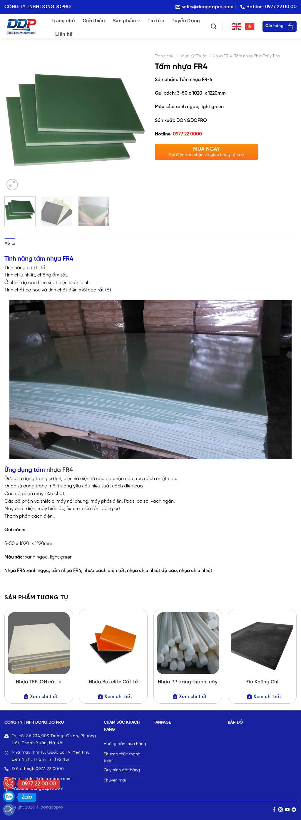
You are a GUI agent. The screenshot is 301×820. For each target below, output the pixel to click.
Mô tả (9, 243)
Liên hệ (63, 34)
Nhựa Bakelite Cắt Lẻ (113, 682)
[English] (237, 26)
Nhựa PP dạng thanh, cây (188, 682)
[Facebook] (9, 810)
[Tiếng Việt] (250, 26)
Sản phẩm (124, 20)
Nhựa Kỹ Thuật (193, 56)
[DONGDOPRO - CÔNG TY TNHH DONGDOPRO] (23, 26)
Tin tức (156, 20)
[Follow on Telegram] (294, 809)
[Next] (136, 121)
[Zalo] (9, 796)
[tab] (9, 243)
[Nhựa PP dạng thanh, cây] (188, 643)
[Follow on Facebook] (274, 809)
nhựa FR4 (59, 470)
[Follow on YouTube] (287, 809)
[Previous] (14, 121)
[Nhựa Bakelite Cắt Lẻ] (113, 643)
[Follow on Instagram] (280, 809)
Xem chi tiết (44, 696)
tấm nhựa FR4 (65, 570)
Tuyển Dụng (186, 20)
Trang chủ (63, 20)
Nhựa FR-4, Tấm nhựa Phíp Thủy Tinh (246, 56)
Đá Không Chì (262, 682)
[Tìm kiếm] (213, 26)
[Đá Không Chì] (262, 643)
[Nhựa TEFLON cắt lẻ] (39, 643)
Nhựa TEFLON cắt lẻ (38, 682)
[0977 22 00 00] (9, 783)
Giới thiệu (94, 20)
